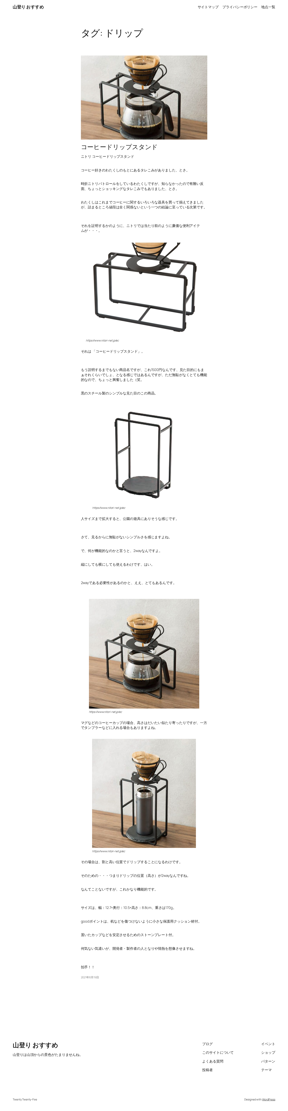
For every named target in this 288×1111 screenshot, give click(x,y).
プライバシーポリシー (239, 6)
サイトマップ (208, 6)
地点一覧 (268, 6)
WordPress (268, 1099)
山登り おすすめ (28, 7)
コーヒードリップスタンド (119, 146)
